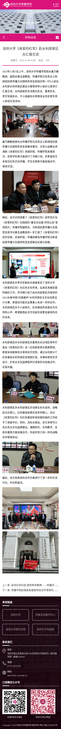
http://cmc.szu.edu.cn (17, 675)
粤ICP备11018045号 (48, 725)
